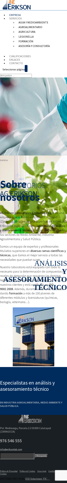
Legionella (26, 36)
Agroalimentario (30, 27)
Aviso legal (41, 471)
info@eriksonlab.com (11, 449)
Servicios (15, 18)
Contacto (16, 63)
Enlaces (14, 59)
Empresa (15, 15)
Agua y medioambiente (33, 22)
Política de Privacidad (9, 471)
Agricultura (27, 31)
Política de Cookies (27, 471)
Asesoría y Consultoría (34, 46)
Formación (26, 41)
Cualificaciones (20, 56)
